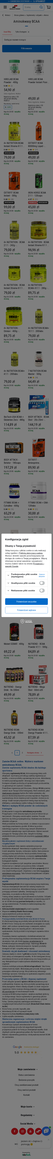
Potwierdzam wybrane (26, 610)
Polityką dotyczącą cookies (31, 553)
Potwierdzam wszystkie (26, 601)
